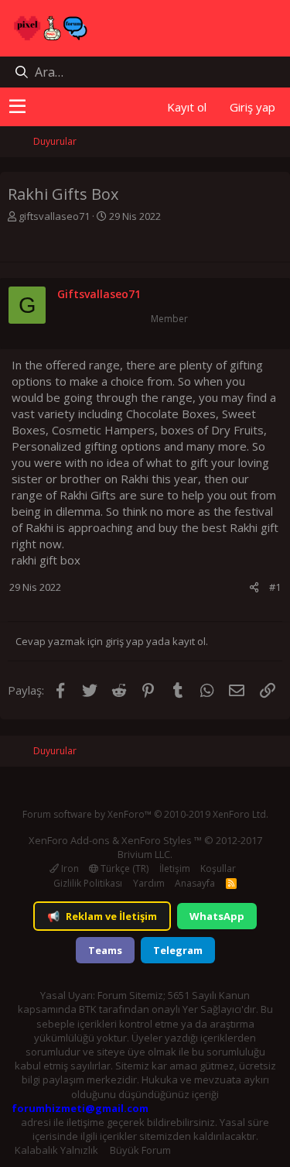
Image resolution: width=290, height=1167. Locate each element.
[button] (17, 107)
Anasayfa (195, 883)
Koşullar (218, 868)
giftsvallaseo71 (54, 216)
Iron (69, 868)
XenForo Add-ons (69, 840)
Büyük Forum (140, 1150)
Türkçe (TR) (123, 868)
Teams (105, 950)
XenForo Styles (156, 840)
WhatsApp (216, 916)
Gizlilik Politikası (87, 883)
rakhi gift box (46, 560)
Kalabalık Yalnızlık (56, 1150)
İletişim (174, 868)
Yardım (149, 883)
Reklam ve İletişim (102, 916)
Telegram (178, 950)
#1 (275, 587)
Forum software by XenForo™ (145, 814)
